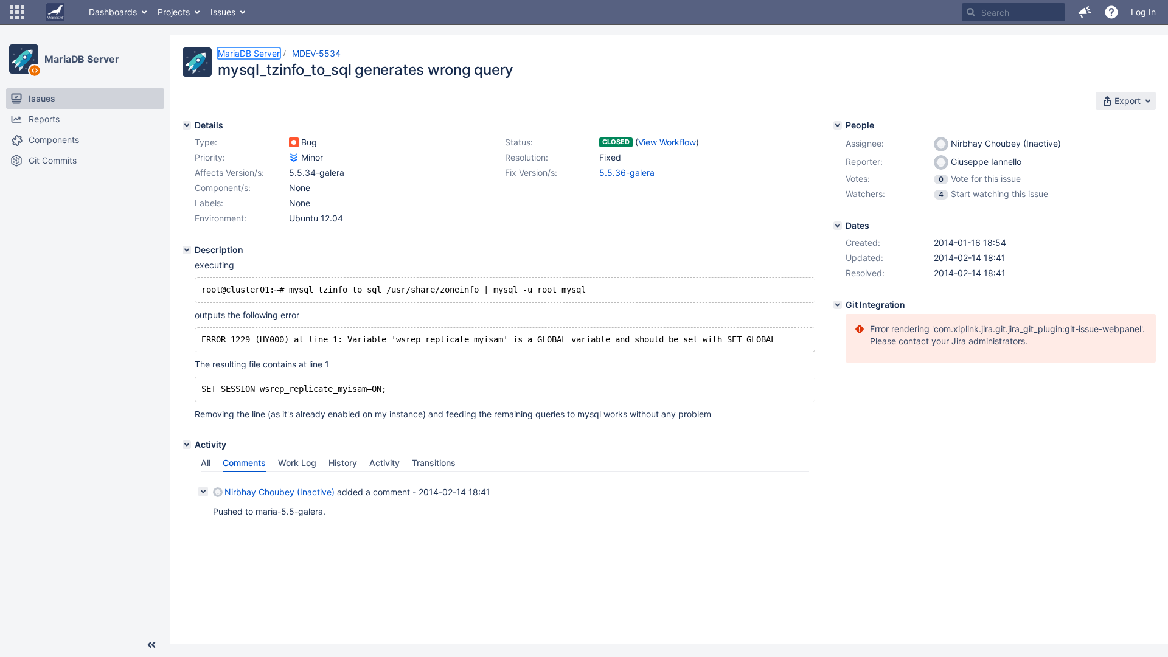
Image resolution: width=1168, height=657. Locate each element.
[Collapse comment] (203, 491)
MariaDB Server (81, 59)
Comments (244, 462)
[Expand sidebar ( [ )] (151, 645)
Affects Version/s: (229, 172)
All (205, 462)
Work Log (297, 462)
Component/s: (223, 187)
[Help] (1111, 12)
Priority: (210, 157)
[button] (17, 12)
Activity (384, 462)
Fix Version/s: (531, 172)
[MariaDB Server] (23, 59)
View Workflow (667, 142)
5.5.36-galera (627, 172)
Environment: (220, 218)
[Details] (186, 125)
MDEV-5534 (316, 53)
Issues (222, 12)
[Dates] (837, 225)
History (342, 462)
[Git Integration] (837, 305)
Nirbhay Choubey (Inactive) (279, 492)
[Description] (186, 250)
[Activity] (186, 444)
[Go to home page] (55, 12)
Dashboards (113, 12)
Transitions (434, 462)
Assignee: (865, 143)
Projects (174, 12)
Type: (206, 142)
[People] (837, 125)
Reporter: (864, 161)
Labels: (209, 203)
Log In (1143, 12)
